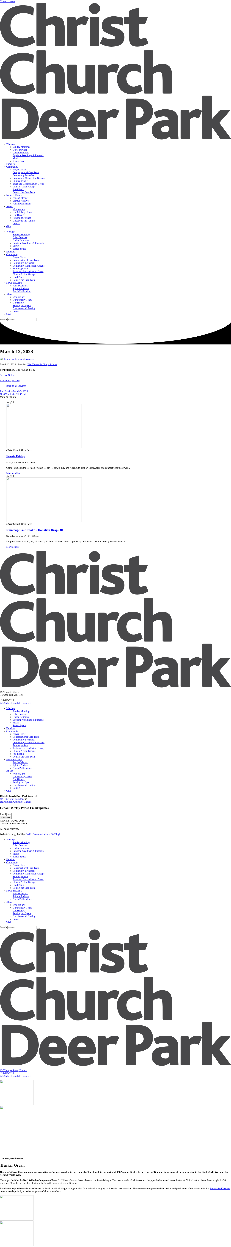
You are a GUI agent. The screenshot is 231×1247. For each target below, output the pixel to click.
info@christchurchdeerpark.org (15, 703)
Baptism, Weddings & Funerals (28, 155)
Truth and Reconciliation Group (28, 183)
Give (8, 226)
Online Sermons (21, 152)
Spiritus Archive (21, 200)
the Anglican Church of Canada (15, 801)
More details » (13, 473)
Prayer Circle (19, 169)
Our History (19, 215)
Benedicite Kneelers (220, 1188)
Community (12, 166)
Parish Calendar (20, 198)
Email (3, 814)
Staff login (56, 834)
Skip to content (7, 1)
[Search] (38, 928)
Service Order (7, 375)
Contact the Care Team (24, 192)
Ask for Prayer (7, 380)
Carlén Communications (37, 834)
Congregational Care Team (26, 172)
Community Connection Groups (28, 178)
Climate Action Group (24, 186)
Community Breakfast (23, 175)
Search (3, 319)
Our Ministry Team (22, 212)
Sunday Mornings (21, 147)
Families (10, 164)
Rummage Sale (20, 181)
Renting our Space (22, 217)
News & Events (14, 195)
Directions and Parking (24, 220)
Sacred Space (19, 161)
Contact (16, 223)
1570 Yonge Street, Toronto (13, 1070)
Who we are (19, 209)
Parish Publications (22, 203)
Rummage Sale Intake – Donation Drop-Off (34, 530)
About (9, 206)
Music (16, 158)
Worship (10, 144)
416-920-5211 (7, 1073)
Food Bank (18, 189)
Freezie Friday (15, 456)
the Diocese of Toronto (11, 799)
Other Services (20, 149)
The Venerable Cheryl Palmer (42, 364)
